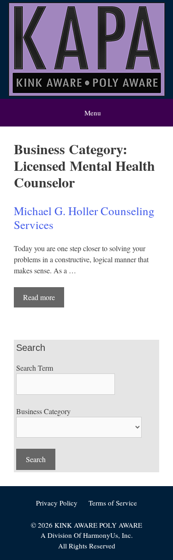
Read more (39, 297)
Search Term (34, 368)
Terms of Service (113, 502)
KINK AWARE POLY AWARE (98, 525)
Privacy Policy (57, 502)
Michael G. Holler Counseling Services (84, 217)
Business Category (43, 411)
